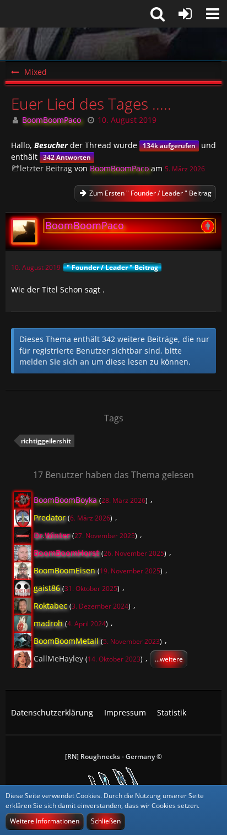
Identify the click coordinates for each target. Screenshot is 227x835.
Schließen (106, 821)
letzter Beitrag (46, 168)
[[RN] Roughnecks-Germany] (113, 44)
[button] (213, 14)
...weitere (169, 659)
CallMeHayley (58, 658)
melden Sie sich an (54, 361)
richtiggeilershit (46, 441)
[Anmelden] (185, 14)
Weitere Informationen (44, 821)
